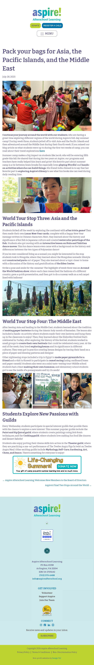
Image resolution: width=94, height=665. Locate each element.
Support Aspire (47, 596)
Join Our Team (47, 600)
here (42, 151)
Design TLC (56, 658)
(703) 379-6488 (47, 575)
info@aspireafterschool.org (47, 578)
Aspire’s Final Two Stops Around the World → (68, 485)
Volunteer (47, 593)
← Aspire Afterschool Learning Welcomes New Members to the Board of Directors (44, 480)
